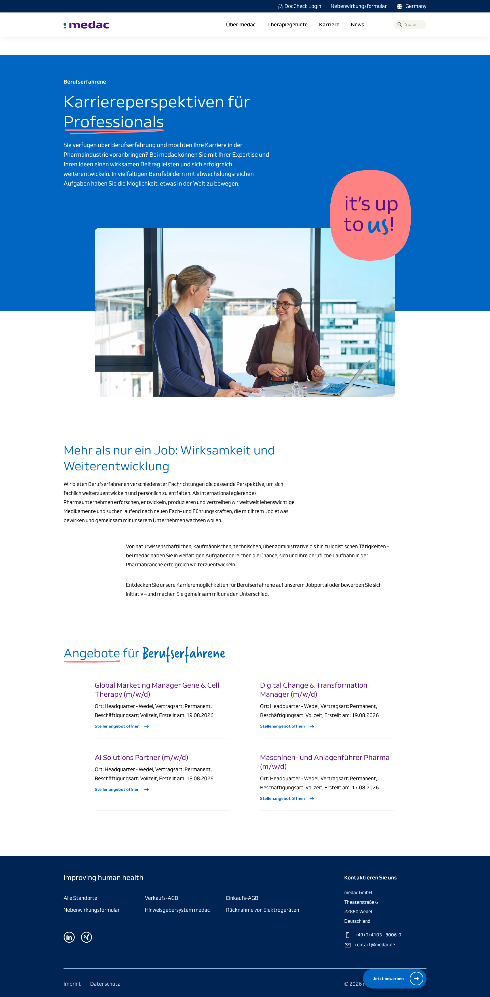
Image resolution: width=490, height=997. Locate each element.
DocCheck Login (302, 6)
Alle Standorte (80, 898)
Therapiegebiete (287, 25)
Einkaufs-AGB (242, 898)
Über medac (241, 25)
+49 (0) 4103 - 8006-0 (377, 935)
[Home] (86, 24)
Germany (415, 6)
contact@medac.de (374, 945)
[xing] (86, 937)
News (357, 25)
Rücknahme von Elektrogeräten (262, 910)
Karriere (329, 25)
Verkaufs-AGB (161, 898)
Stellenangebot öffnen (117, 726)
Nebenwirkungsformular (359, 6)
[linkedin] (69, 937)
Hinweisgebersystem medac (177, 910)
